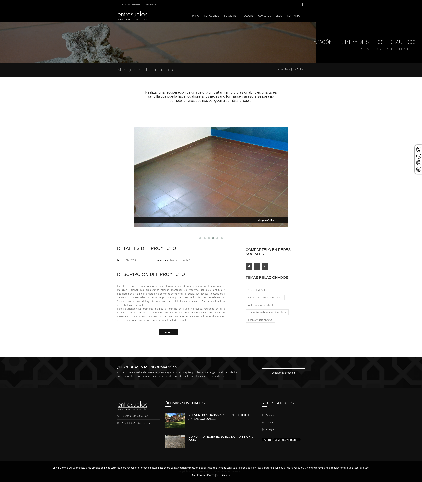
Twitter (270, 422)
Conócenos (211, 15)
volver (168, 332)
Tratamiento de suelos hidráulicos (267, 312)
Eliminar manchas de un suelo (265, 297)
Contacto (293, 15)
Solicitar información (283, 372)
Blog (279, 15)
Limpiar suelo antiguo (260, 319)
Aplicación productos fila (261, 305)
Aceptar (226, 475)
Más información (201, 475)
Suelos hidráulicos (258, 290)
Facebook (270, 415)
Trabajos (247, 15)
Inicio (195, 15)
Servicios (230, 15)
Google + (271, 429)
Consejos (264, 15)
